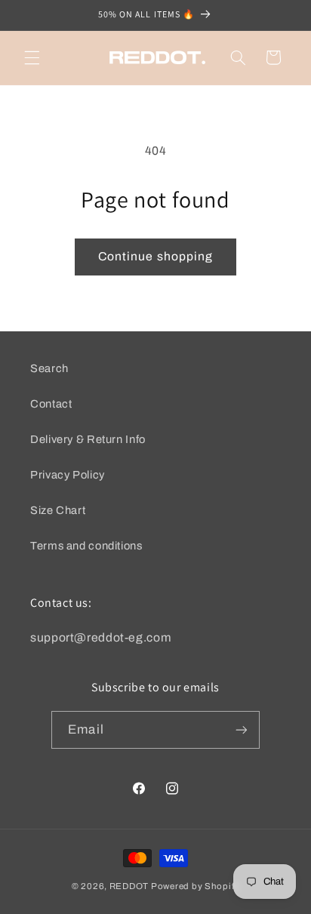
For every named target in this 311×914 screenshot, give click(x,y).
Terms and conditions (86, 546)
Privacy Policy (67, 475)
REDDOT (129, 886)
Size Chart (57, 510)
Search (49, 368)
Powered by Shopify (195, 886)
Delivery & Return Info (88, 439)
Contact (51, 404)
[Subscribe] (240, 729)
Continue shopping (155, 256)
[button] (31, 57)
